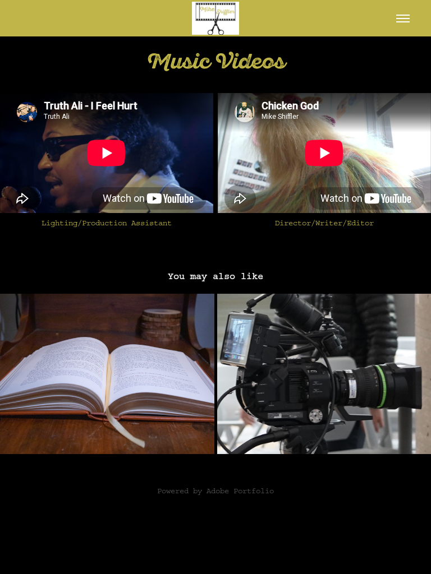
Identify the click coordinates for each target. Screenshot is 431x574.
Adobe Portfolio (240, 491)
